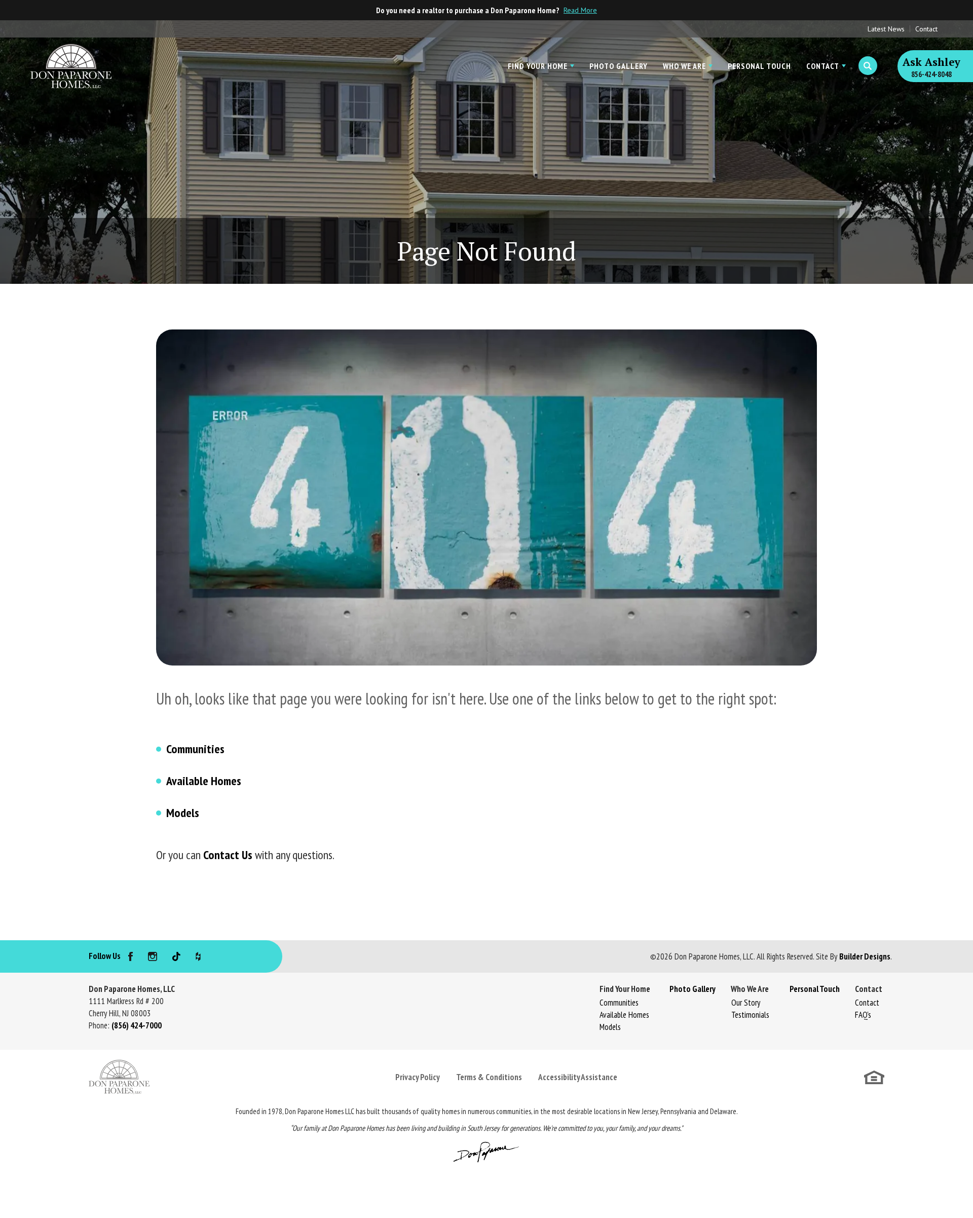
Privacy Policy (417, 1077)
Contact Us (227, 855)
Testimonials (750, 1014)
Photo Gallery (618, 66)
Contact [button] (822, 66)
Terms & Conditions (489, 1077)
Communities (195, 749)
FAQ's (863, 1014)
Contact (926, 28)
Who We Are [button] (684, 66)
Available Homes (203, 781)
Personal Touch (759, 66)
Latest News (886, 28)
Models (182, 813)
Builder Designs (864, 956)
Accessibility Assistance (577, 1077)
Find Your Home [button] (538, 66)
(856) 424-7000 (136, 1025)
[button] (867, 66)
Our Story (745, 1002)
